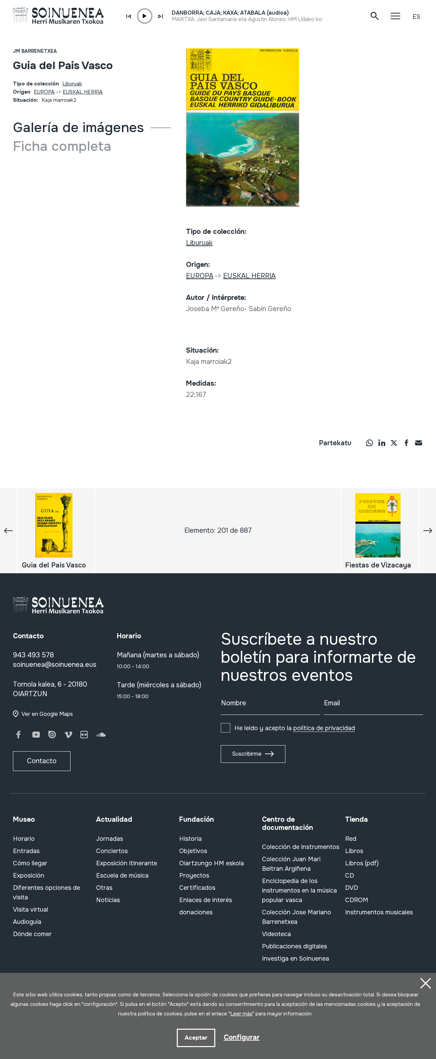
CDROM (356, 900)
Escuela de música (122, 875)
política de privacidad (324, 728)
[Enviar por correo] (418, 442)
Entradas (26, 851)
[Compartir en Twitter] (394, 442)
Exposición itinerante (126, 863)
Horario (24, 839)
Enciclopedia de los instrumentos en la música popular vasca (299, 890)
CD (349, 875)
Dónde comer (32, 934)
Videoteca (276, 934)
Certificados (197, 888)
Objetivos (193, 851)
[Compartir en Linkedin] (381, 442)
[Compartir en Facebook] (406, 442)
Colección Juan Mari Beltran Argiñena (291, 863)
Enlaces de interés (205, 900)
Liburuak (72, 83)
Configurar (242, 1037)
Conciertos (112, 851)
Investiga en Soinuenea (295, 958)
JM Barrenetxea (35, 51)
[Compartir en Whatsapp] (369, 442)
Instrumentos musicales (379, 912)
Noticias (108, 900)
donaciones (196, 912)
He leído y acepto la (294, 728)
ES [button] (416, 16)
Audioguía (27, 922)
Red (350, 839)
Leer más (241, 1013)
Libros (354, 851)
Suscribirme (247, 753)
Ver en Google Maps (47, 714)
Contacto (42, 761)
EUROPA (44, 92)
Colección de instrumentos (300, 847)
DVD (351, 888)
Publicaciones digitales (294, 946)
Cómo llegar (30, 863)
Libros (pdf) (362, 863)
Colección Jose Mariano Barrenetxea (296, 917)
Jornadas (109, 839)
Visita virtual (30, 909)
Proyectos (194, 875)
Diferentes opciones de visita (46, 892)
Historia (190, 839)
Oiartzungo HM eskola (211, 863)
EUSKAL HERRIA (83, 92)
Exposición (28, 875)
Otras (104, 888)
